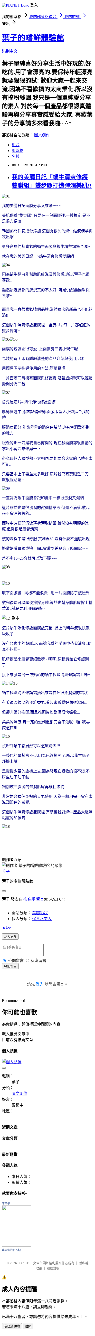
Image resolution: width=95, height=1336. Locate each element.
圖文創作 (42, 135)
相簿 (15, 145)
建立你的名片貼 (11, 1250)
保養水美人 (42, 919)
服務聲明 (53, 1268)
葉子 (6, 871)
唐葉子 (6, 1203)
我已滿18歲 (12, 1326)
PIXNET (23, 1263)
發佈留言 (10, 966)
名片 (15, 156)
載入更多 (10, 937)
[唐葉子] (16, 1245)
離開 (28, 1326)
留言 (40, 899)
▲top (6, 927)
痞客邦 (29, 899)
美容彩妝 (40, 913)
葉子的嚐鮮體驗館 (33, 37)
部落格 (17, 151)
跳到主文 (10, 51)
